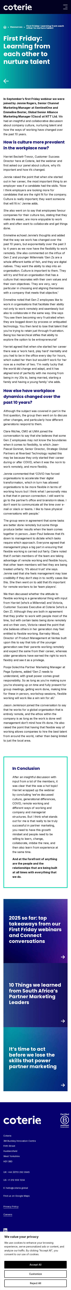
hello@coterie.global (17, 1187)
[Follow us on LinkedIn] (5, 1230)
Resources (16, 27)
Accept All (36, 1264)
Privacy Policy (10, 1206)
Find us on (16, 1195)
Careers (7, 1214)
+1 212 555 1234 (16, 1180)
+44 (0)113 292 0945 (19, 1172)
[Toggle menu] (65, 7)
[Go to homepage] (17, 7)
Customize (35, 1273)
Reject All (35, 1283)
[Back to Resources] (35, 81)
